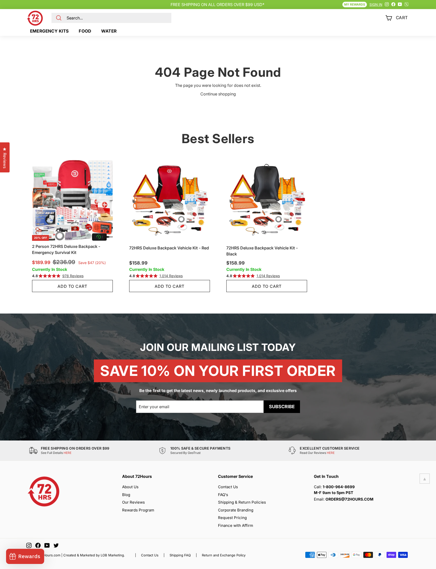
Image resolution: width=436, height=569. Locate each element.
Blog (126, 494)
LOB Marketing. (113, 555)
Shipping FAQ (180, 555)
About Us (130, 486)
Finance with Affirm (235, 525)
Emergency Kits (49, 31)
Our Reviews (133, 502)
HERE (67, 453)
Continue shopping (218, 93)
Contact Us (228, 486)
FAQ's (223, 494)
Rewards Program (138, 510)
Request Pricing (232, 517)
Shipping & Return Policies (242, 502)
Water (109, 31)
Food (85, 31)
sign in (375, 5)
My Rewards (354, 4)
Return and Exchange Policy (224, 555)
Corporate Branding (235, 510)
